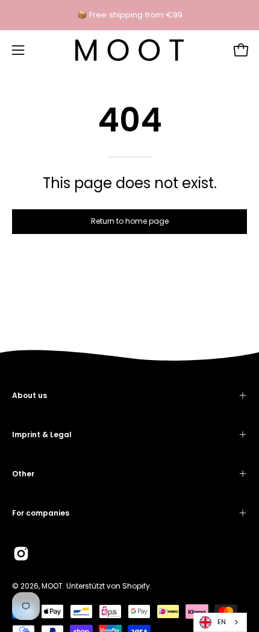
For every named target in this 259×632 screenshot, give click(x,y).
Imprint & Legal (42, 434)
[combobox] (220, 622)
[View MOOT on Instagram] (21, 554)
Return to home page (130, 221)
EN (221, 622)
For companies (40, 513)
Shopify (136, 586)
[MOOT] (129, 50)
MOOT (52, 586)
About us (29, 395)
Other (23, 474)
